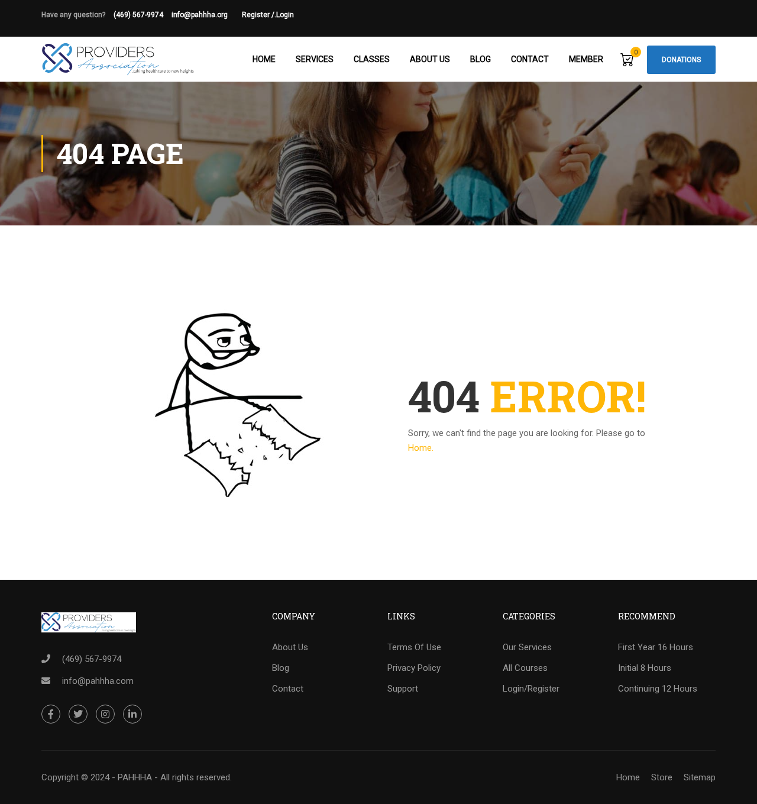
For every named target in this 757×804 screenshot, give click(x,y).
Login (285, 15)
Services (315, 59)
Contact (530, 59)
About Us (430, 59)
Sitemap (700, 777)
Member (586, 59)
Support (402, 688)
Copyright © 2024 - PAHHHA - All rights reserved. (136, 777)
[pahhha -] (118, 59)
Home (264, 59)
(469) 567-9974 (138, 15)
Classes (372, 59)
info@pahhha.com (98, 681)
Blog (480, 59)
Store (661, 777)
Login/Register (531, 688)
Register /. (259, 15)
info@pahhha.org (207, 15)
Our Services (527, 647)
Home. (421, 448)
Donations (681, 60)
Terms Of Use (414, 647)
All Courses (525, 668)
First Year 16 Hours (655, 647)
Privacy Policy (414, 668)
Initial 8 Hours (644, 668)
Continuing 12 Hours (657, 688)
